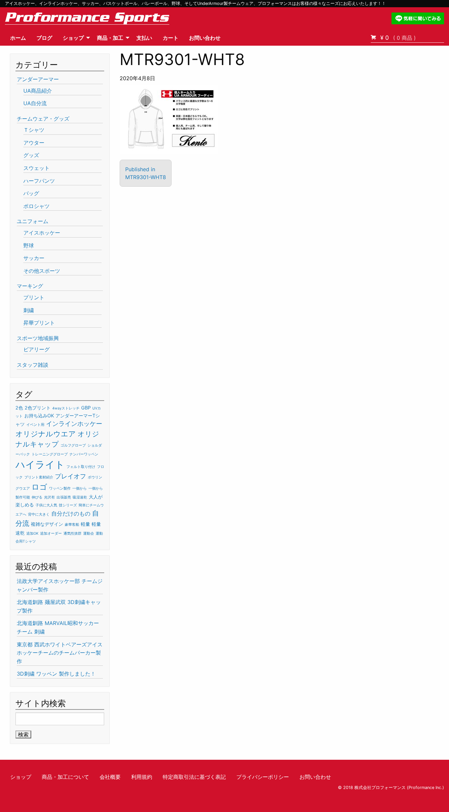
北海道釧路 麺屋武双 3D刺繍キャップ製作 (59, 606)
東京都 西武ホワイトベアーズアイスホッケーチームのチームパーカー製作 (60, 652)
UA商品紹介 (37, 90)
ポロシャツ (36, 206)
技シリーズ (68, 505)
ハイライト (40, 464)
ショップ (73, 38)
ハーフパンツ (39, 180)
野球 (28, 245)
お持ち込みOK (39, 415)
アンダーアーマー (38, 79)
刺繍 (28, 310)
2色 (19, 407)
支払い (144, 38)
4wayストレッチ (66, 408)
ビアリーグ (36, 349)
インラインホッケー (74, 424)
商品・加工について (65, 777)
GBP (86, 407)
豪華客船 (72, 524)
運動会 (88, 533)
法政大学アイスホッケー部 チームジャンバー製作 (60, 585)
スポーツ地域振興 (38, 338)
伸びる (37, 497)
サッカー (33, 258)
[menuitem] (18, 38)
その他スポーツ (41, 270)
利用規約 (141, 777)
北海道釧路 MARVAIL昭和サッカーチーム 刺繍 (58, 627)
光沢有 (49, 497)
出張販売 (64, 497)
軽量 (85, 524)
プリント (33, 297)
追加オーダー (51, 533)
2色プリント (38, 407)
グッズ (31, 155)
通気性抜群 (72, 533)
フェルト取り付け (80, 467)
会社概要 (110, 777)
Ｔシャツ (33, 130)
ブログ (44, 38)
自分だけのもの (70, 513)
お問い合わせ (205, 38)
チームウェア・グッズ (43, 118)
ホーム (18, 38)
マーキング (30, 286)
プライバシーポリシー (262, 777)
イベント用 (35, 425)
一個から (79, 488)
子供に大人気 (46, 505)
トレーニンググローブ (50, 454)
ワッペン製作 (60, 488)
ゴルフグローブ (73, 445)
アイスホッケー (41, 232)
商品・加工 (110, 38)
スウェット (36, 168)
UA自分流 (35, 103)
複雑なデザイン (47, 524)
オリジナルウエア (45, 433)
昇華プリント (39, 322)
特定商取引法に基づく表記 (194, 777)
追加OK (32, 533)
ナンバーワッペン (83, 454)
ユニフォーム (32, 221)
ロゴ (39, 487)
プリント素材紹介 (38, 477)
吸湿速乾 (80, 497)
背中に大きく (39, 514)
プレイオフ (70, 476)
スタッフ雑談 (32, 364)
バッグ (31, 193)
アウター (33, 142)
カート (170, 38)
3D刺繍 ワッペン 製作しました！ (56, 673)
